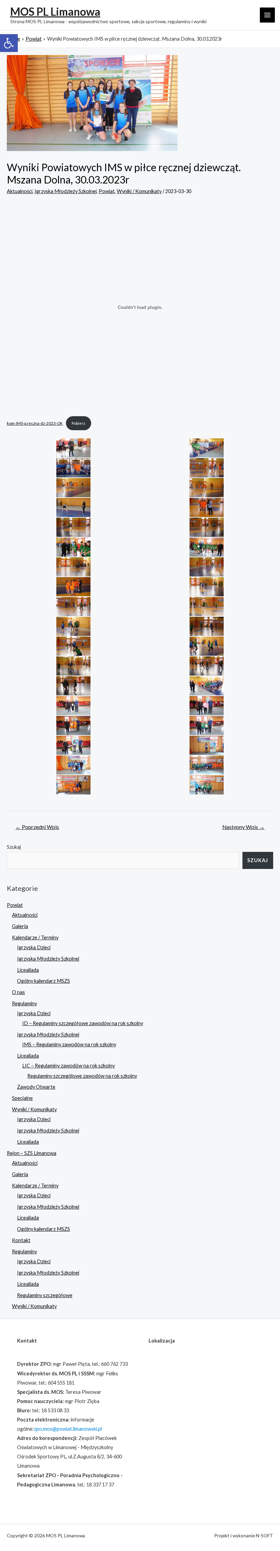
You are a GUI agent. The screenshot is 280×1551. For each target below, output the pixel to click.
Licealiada (28, 970)
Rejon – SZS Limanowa (31, 1153)
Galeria (20, 926)
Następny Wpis (243, 827)
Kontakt (21, 1240)
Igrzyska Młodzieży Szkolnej (65, 191)
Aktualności (19, 191)
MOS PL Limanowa (55, 11)
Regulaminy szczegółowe (44, 1295)
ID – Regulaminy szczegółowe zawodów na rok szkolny (82, 1023)
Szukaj (14, 847)
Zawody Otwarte (36, 1087)
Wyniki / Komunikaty (139, 191)
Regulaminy (24, 1003)
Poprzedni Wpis (37, 827)
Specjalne (22, 1098)
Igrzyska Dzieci (34, 947)
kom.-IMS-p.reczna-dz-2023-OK (35, 423)
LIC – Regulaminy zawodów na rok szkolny (68, 1066)
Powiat (107, 191)
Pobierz (78, 423)
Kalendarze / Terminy (35, 937)
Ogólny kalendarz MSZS (43, 981)
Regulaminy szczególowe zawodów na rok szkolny (82, 1076)
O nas (18, 992)
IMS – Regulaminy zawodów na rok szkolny (69, 1044)
